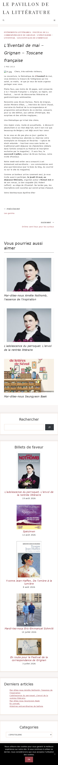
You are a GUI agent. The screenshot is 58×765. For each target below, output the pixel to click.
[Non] (54, 754)
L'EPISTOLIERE (44, 35)
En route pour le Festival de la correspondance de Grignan (29, 659)
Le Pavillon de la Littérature (27, 8)
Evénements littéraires (17, 32)
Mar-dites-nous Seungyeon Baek (25, 396)
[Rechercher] (49, 427)
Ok (29, 759)
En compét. (15, 703)
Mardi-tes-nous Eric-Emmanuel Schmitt (29, 628)
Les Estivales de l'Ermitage (32, 38)
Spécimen (29, 531)
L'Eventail (9, 38)
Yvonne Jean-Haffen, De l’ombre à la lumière (29, 582)
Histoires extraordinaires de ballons (26, 706)
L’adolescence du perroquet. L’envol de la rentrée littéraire (29, 493)
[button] (3, 20)
